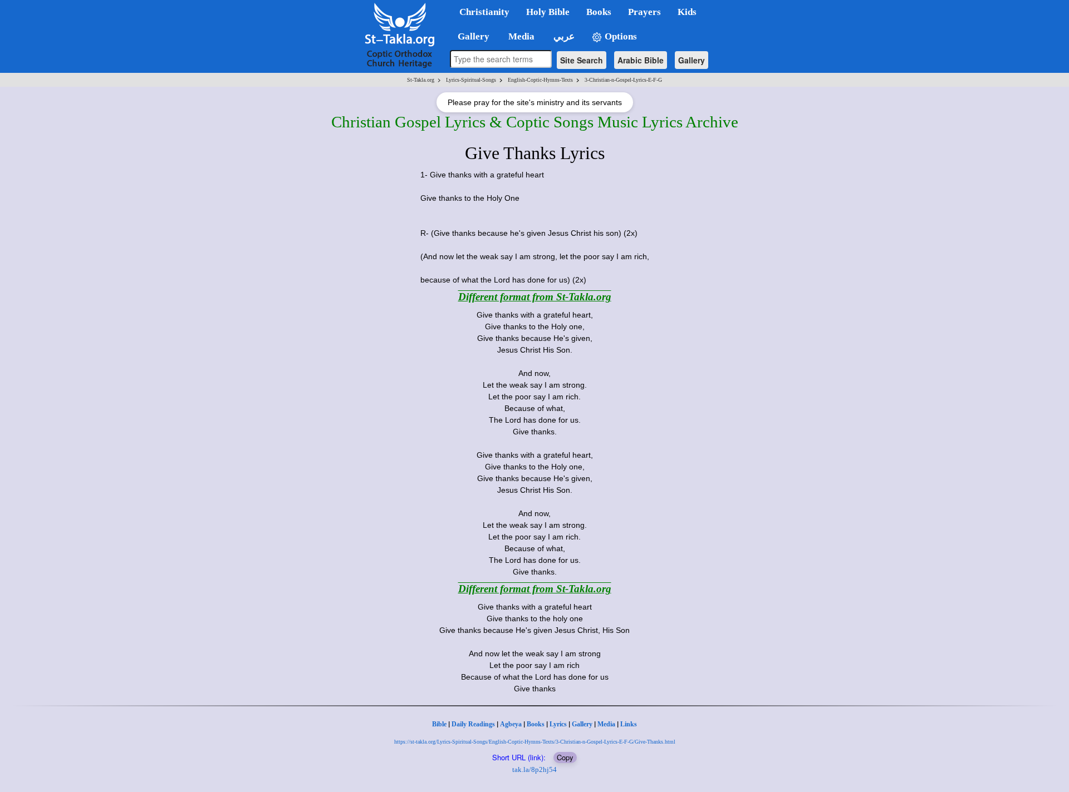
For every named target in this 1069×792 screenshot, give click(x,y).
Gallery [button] (470, 36)
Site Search (581, 60)
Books (536, 724)
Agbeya (511, 724)
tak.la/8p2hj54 (534, 769)
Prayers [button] (644, 12)
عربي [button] (563, 36)
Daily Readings (473, 724)
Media (606, 724)
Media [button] (520, 36)
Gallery (691, 60)
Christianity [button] (484, 12)
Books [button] (598, 12)
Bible (439, 724)
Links (628, 724)
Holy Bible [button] (548, 12)
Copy (565, 757)
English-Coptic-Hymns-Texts (540, 80)
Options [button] (619, 36)
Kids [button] (687, 12)
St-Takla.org (420, 80)
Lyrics (558, 724)
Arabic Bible (640, 60)
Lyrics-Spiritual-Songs (471, 80)
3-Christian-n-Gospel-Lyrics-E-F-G (623, 80)
